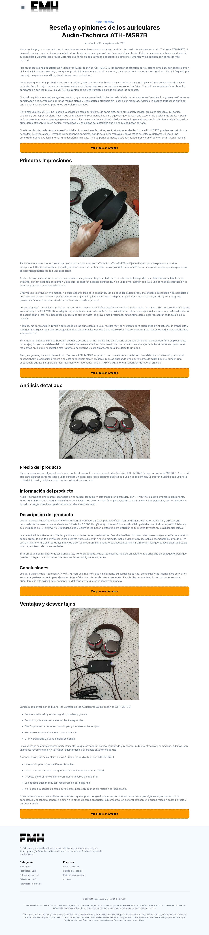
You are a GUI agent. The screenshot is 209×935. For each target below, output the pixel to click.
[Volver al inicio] (109, 7)
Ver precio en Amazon (104, 147)
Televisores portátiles (30, 883)
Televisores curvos (29, 875)
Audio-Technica (104, 21)
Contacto (67, 879)
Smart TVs (25, 866)
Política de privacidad (74, 875)
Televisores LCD (28, 879)
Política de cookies (72, 870)
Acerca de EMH (71, 866)
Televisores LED (28, 870)
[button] (23, 7)
